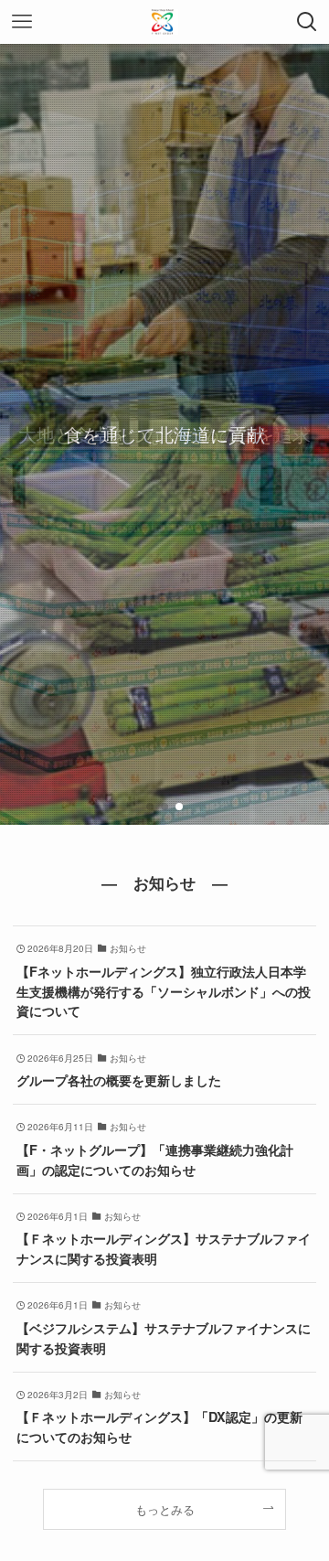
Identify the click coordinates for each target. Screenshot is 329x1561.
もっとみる (165, 1509)
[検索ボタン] (307, 22)
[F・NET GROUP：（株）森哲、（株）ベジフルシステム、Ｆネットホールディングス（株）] (164, 22)
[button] (150, 806)
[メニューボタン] (22, 22)
